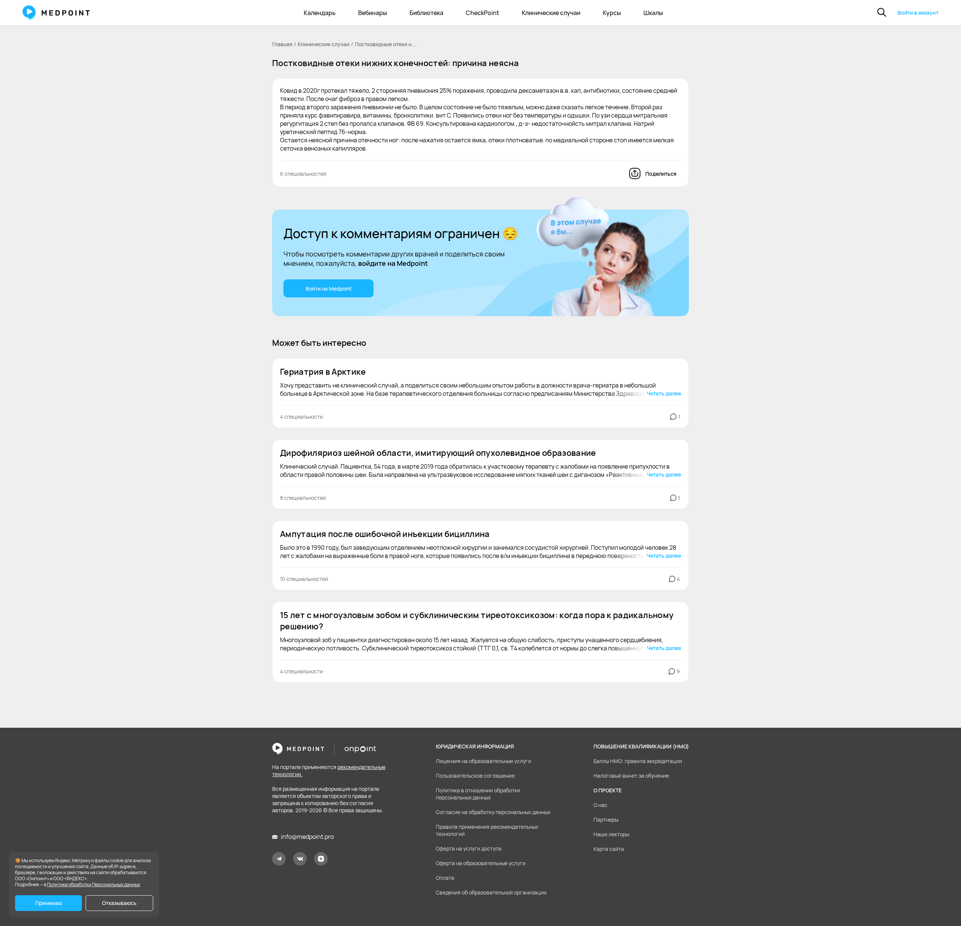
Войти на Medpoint (329, 288)
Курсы (612, 13)
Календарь (320, 13)
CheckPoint (482, 13)
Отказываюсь (119, 902)
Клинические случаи (551, 13)
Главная (282, 44)
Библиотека (426, 13)
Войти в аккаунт (918, 12)
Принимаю (48, 902)
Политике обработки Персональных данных (93, 884)
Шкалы (653, 13)
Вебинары (372, 13)
